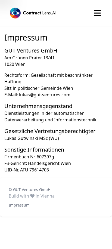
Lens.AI (39, 13)
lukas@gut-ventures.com (44, 95)
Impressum (19, 205)
